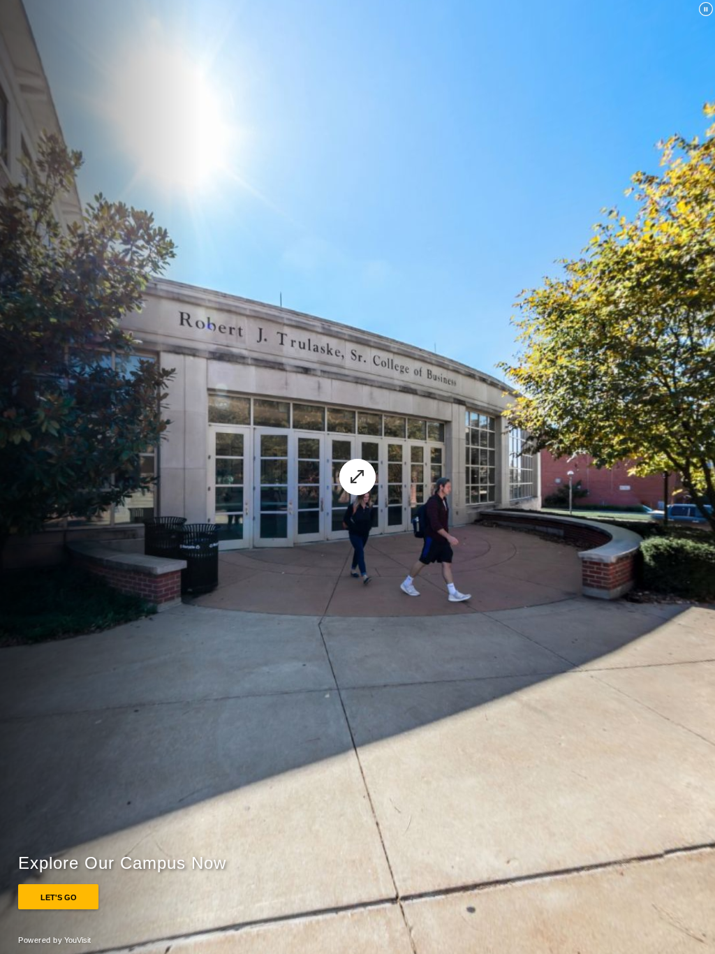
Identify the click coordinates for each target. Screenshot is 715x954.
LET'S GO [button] (58, 897)
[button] (357, 477)
